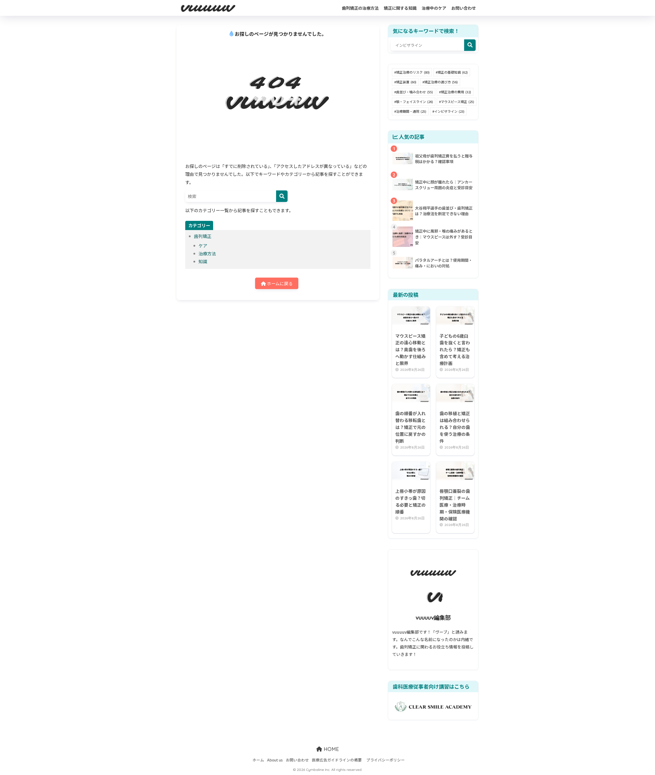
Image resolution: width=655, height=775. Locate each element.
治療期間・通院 (411, 111)
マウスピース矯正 (457, 101)
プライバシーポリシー (385, 759)
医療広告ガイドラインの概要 (337, 759)
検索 (470, 45)
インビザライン (449, 111)
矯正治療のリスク (413, 72)
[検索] (282, 196)
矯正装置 (406, 81)
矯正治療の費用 (456, 91)
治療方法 (207, 253)
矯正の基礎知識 (453, 72)
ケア (203, 245)
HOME (330, 749)
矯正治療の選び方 (441, 81)
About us (275, 759)
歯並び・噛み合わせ (414, 91)
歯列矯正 (202, 236)
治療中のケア (434, 8)
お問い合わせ (463, 8)
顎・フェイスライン (414, 101)
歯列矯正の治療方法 (360, 8)
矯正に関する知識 (400, 8)
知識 (203, 261)
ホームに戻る (279, 283)
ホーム (258, 759)
